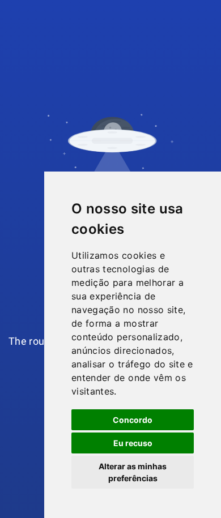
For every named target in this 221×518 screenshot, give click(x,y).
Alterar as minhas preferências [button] (133, 472)
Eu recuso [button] (132, 443)
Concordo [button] (132, 420)
